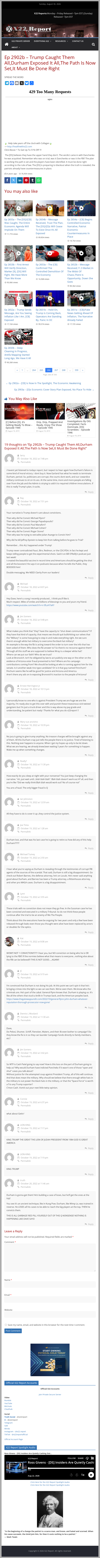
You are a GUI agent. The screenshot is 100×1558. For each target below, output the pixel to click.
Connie (23, 1098)
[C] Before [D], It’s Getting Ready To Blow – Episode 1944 (19, 425)
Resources (60, 41)
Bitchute (8, 1406)
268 (63, 370)
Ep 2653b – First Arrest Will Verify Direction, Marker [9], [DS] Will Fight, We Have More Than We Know (16, 271)
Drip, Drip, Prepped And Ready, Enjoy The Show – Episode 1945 (49, 425)
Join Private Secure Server (50, 1394)
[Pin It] (26, 180)
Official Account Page (13, 1439)
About (15, 47)
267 (56, 370)
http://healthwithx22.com (19, 146)
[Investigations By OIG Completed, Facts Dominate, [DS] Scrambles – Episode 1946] (81, 404)
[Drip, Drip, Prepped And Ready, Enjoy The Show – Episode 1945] (50, 404)
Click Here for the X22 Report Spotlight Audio (50, 1482)
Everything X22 (41, 41)
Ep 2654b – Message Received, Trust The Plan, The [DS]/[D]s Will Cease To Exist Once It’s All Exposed (49, 226)
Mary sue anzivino (29, 721)
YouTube (8, 1403)
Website (8, 1309)
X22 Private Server (21, 41)
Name (8, 1280)
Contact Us (77, 41)
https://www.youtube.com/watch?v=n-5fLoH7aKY (30, 605)
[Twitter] (13, 180)
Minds (7, 1428)
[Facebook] (7, 180)
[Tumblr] (32, 180)
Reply (90, 492)
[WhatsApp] (39, 180)
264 (34, 370)
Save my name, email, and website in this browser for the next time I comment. (46, 1324)
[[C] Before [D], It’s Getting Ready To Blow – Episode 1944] (19, 404)
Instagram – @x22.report (15, 1431)
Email (7, 1294)
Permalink (26, 462)
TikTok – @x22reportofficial (16, 1434)
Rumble (7, 1400)
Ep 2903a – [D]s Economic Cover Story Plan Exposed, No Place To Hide (54, 389)
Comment (10, 1242)
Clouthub (8, 1409)
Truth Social (9, 1417)
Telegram (8, 1423)
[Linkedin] (20, 180)
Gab (6, 1425)
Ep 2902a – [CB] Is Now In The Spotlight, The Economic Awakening (43, 383)
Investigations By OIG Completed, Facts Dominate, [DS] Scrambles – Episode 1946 (79, 427)
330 (76, 370)
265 (41, 370)
